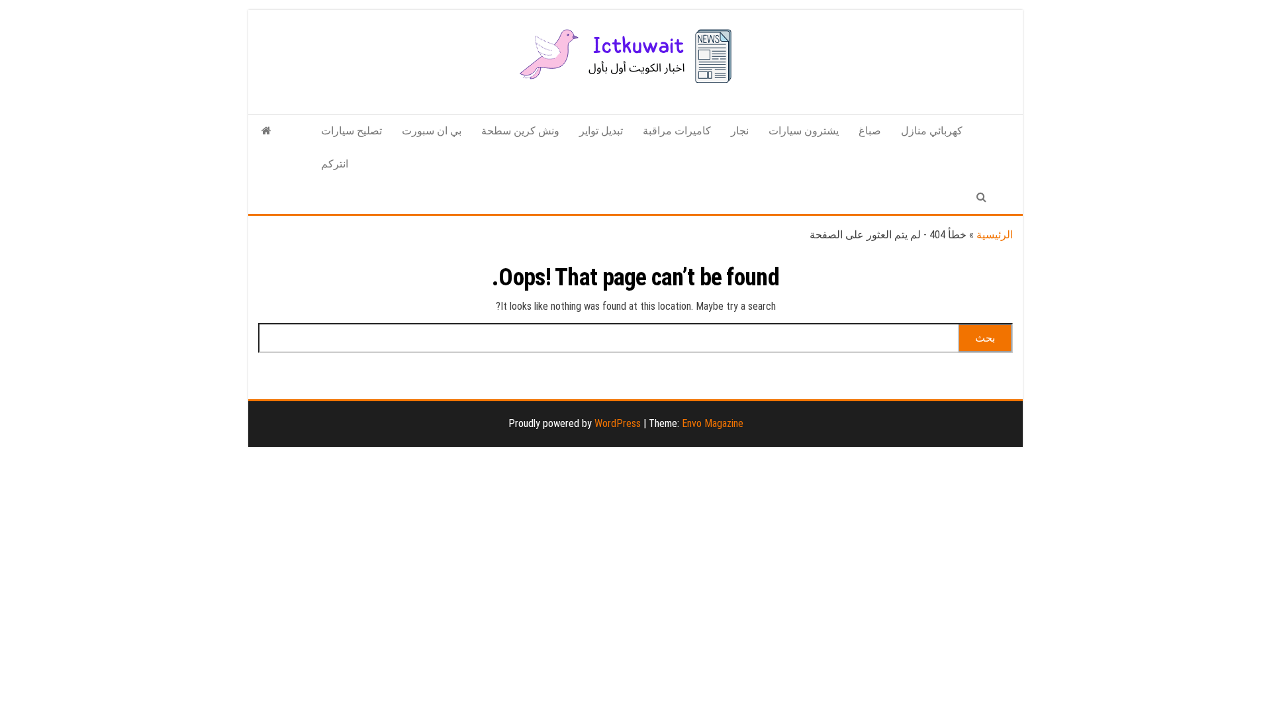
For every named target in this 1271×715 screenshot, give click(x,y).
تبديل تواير (601, 130)
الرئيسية (994, 234)
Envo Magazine (712, 423)
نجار (740, 130)
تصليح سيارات (351, 130)
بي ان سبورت (431, 130)
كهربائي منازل (932, 130)
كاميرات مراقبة (677, 130)
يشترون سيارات (804, 130)
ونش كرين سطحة (520, 130)
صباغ (870, 130)
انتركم (334, 164)
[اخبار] (266, 131)
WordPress (617, 423)
